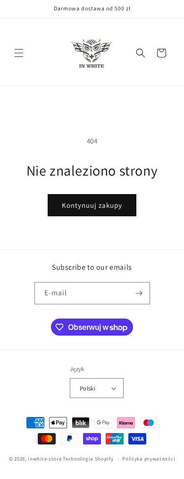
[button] (18, 53)
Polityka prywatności (148, 458)
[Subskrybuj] (139, 293)
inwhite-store (44, 458)
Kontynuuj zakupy (92, 205)
